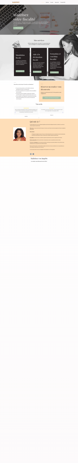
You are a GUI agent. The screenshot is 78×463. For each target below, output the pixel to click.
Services (47, 2)
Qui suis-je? (57, 2)
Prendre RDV (62, 2)
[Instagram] (31, 154)
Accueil (43, 2)
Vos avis (51, 2)
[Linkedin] (33, 154)
